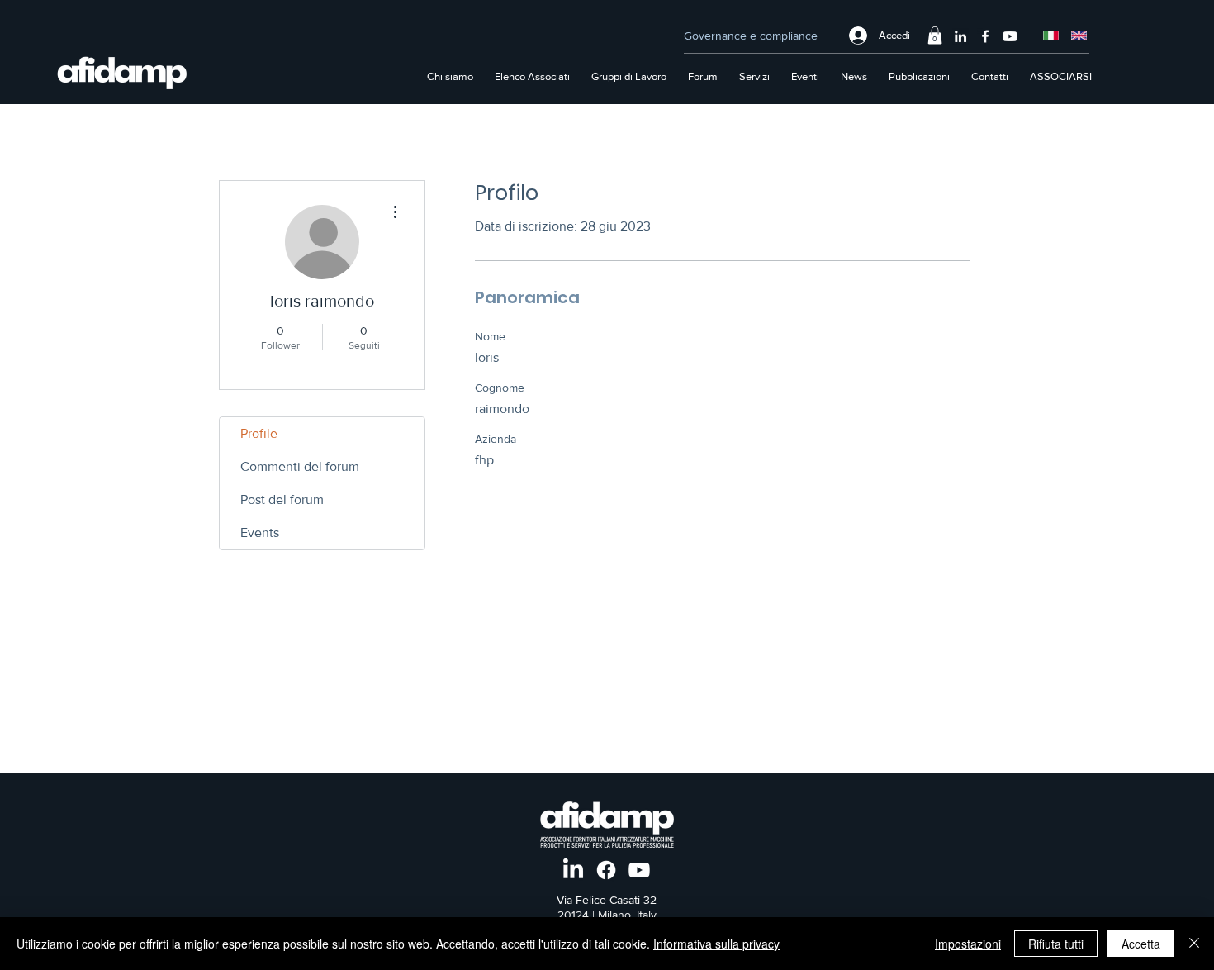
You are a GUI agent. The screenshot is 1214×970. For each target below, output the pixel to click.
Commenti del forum (299, 466)
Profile (258, 433)
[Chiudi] (1194, 943)
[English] (1079, 35)
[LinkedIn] (960, 36)
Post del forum (282, 499)
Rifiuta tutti (1056, 943)
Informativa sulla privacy (716, 943)
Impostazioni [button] (968, 943)
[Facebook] (985, 36)
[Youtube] (1010, 36)
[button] (934, 35)
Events (259, 532)
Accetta (1141, 943)
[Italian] (1051, 35)
